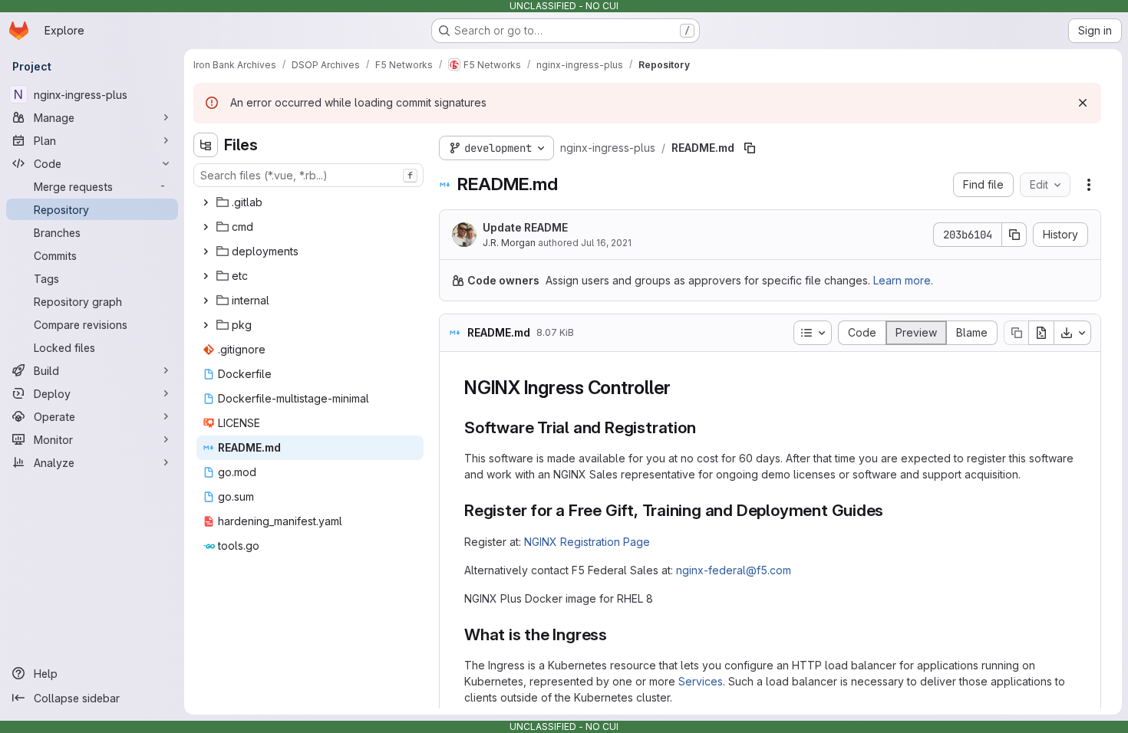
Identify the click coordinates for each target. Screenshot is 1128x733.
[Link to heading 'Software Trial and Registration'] (705, 427)
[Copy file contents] (1016, 332)
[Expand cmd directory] (205, 227)
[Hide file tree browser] (205, 145)
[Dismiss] (1083, 103)
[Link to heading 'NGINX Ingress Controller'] (681, 387)
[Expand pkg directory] (205, 325)
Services (700, 681)
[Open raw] (1041, 332)
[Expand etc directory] (205, 276)
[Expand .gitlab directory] (205, 202)
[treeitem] (310, 202)
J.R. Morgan (509, 242)
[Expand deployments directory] (205, 251)
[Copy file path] (749, 148)
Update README (525, 227)
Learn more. (903, 280)
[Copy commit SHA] (1014, 234)
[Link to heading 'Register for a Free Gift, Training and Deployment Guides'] (892, 510)
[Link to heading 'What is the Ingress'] (616, 634)
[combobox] (308, 175)
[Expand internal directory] (205, 300)
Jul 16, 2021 (606, 242)
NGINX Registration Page (587, 541)
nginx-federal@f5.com (733, 570)
